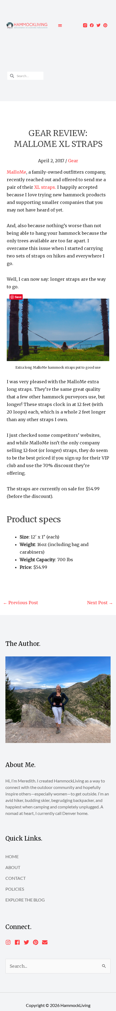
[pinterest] (37, 942)
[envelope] (45, 942)
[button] (60, 25)
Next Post (100, 602)
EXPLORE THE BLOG (25, 899)
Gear (73, 160)
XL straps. (45, 187)
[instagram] (9, 942)
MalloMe (16, 172)
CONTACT (15, 878)
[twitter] (28, 942)
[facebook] (19, 942)
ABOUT (12, 867)
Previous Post (20, 602)
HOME (12, 856)
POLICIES (14, 888)
